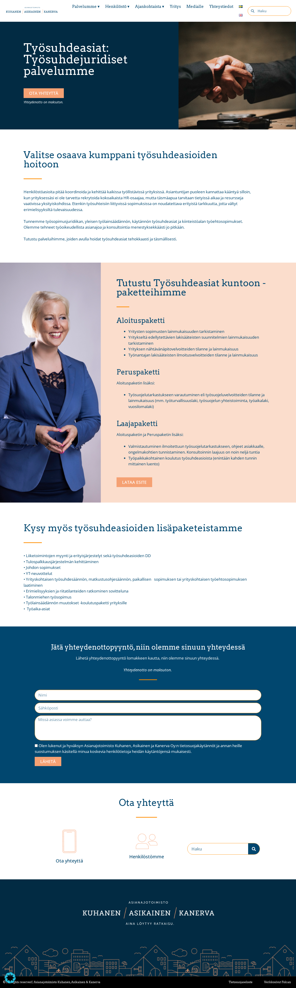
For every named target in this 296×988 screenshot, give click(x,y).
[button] (10, 978)
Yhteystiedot (221, 6)
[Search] (254, 848)
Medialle (195, 6)
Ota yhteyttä (69, 861)
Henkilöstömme (146, 856)
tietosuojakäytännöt (198, 745)
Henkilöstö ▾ (117, 6)
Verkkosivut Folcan (277, 982)
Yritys (175, 6)
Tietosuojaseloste (241, 982)
